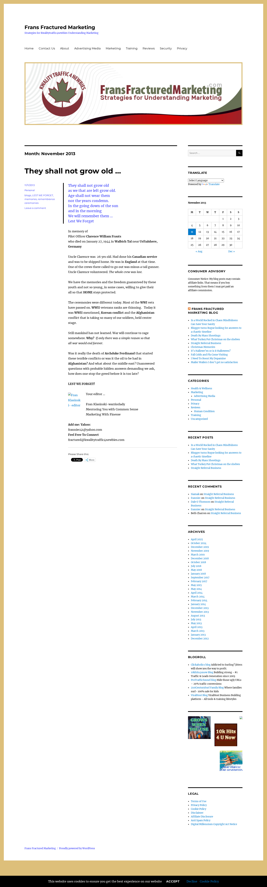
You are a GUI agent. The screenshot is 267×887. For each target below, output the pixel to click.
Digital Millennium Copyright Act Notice (214, 824)
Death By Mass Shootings (206, 335)
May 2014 (196, 589)
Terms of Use (198, 801)
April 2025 (197, 539)
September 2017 (200, 577)
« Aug (199, 251)
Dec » (231, 251)
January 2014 (198, 604)
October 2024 (198, 543)
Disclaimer (197, 812)
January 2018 (198, 573)
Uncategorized (199, 419)
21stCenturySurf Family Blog (207, 687)
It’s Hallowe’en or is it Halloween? (210, 350)
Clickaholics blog (201, 664)
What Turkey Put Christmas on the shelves (215, 339)
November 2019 (200, 550)
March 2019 (198, 554)
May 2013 (196, 623)
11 (192, 231)
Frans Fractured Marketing (60, 27)
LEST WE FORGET (42, 195)
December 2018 (200, 558)
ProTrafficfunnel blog (203, 680)
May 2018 (196, 569)
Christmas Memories (203, 347)
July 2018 (196, 566)
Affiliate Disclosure (202, 816)
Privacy (182, 48)
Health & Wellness (201, 388)
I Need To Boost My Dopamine (208, 358)
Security (166, 48)
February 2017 (199, 581)
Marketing (113, 48)
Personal (30, 190)
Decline (192, 881)
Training (131, 48)
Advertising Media (87, 48)
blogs (28, 195)
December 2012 (200, 638)
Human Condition (204, 411)
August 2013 (198, 615)
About (64, 48)
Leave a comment (35, 208)
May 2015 (196, 585)
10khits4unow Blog (202, 672)
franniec (196, 498)
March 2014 (198, 596)
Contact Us (47, 48)
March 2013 (197, 631)
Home (29, 48)
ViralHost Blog (199, 695)
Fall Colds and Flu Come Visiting (209, 354)
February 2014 (199, 600)
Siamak (195, 494)
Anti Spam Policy (200, 820)
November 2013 (200, 611)
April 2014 (197, 592)
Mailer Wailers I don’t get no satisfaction (214, 362)
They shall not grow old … (73, 170)
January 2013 (198, 634)
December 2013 (200, 608)
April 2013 (196, 627)
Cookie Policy (209, 881)
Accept (173, 881)
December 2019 (200, 547)
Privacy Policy (199, 805)
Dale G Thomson (200, 501)
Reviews (149, 48)
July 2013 (196, 619)
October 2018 (198, 562)
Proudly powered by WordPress (77, 848)
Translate (214, 184)
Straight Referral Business (206, 343)
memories (31, 199)
